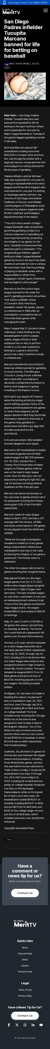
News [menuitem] (25, 959)
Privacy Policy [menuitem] (25, 995)
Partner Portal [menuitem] (25, 971)
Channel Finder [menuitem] (25, 953)
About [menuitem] (25, 947)
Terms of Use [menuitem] (25, 989)
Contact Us (25, 893)
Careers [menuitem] (25, 965)
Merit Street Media (19, 63)
